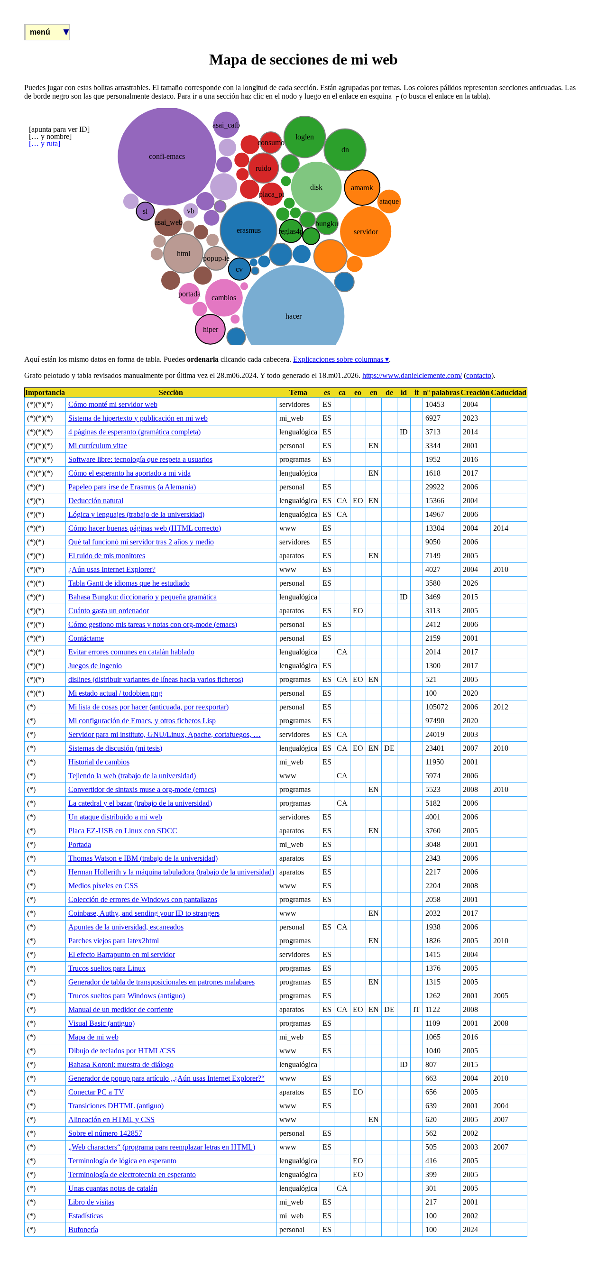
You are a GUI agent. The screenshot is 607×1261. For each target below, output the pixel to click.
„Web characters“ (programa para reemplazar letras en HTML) (161, 1147)
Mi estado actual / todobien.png (115, 693)
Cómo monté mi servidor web (112, 404)
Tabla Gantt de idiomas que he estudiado (129, 583)
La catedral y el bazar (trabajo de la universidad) (140, 803)
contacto (478, 375)
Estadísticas (85, 1216)
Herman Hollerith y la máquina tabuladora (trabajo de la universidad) (171, 872)
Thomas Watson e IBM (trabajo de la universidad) (143, 858)
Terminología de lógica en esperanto (122, 1161)
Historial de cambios (98, 762)
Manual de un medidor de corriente (120, 1009)
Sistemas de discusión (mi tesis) (115, 748)
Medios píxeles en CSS (103, 886)
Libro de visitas (91, 1202)
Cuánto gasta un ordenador (108, 611)
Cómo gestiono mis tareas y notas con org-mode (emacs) (152, 624)
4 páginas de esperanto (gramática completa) (134, 432)
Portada (79, 844)
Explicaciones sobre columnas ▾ (341, 359)
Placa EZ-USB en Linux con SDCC (122, 831)
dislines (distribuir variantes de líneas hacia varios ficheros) (155, 679)
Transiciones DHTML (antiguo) (116, 1106)
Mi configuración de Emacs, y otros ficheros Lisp (142, 721)
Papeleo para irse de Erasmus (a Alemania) (132, 487)
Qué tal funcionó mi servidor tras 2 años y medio (141, 542)
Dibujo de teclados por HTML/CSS (121, 1051)
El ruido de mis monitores (106, 556)
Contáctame (86, 638)
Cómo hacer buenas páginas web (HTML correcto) (144, 528)
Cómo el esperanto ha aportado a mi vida (129, 473)
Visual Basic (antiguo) (101, 1023)
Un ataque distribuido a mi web (115, 817)
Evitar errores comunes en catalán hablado (131, 652)
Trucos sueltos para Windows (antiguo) (126, 996)
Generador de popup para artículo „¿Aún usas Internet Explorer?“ (166, 1078)
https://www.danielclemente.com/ (412, 375)
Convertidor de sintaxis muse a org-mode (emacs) (142, 789)
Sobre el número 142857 (105, 1133)
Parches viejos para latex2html (113, 941)
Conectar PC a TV (96, 1092)
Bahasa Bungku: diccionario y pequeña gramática (142, 597)
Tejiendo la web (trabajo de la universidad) (132, 776)
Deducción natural (95, 501)
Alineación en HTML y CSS (111, 1119)
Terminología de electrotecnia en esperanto (132, 1174)
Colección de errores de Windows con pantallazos (142, 899)
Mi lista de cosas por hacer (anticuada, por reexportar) (148, 707)
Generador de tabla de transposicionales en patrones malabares (161, 982)
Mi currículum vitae (97, 446)
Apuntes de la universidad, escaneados (126, 927)
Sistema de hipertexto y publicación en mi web (138, 418)
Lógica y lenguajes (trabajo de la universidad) (136, 514)
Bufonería (83, 1229)
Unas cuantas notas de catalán (112, 1188)
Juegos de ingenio (95, 666)
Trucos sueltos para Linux (107, 968)
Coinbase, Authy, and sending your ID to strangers (144, 913)
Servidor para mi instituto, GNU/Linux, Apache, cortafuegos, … (164, 734)
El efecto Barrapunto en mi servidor (121, 954)
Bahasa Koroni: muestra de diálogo (121, 1064)
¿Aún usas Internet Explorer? (112, 569)
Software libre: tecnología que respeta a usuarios (140, 459)
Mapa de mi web (93, 1037)
